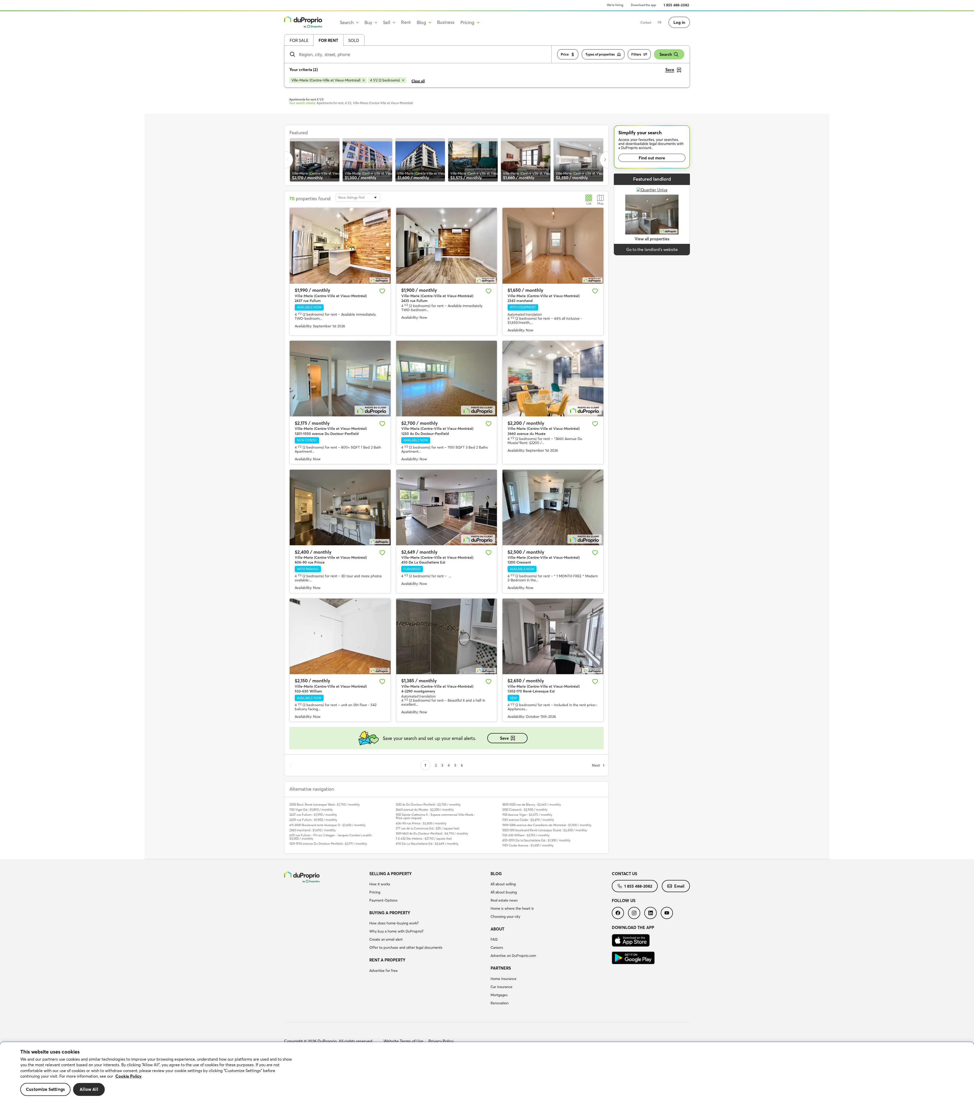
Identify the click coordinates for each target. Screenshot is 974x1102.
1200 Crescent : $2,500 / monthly (524, 809)
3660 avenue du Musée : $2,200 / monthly (425, 809)
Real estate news (504, 900)
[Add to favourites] (382, 291)
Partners (501, 968)
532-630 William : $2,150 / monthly (525, 835)
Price (565, 54)
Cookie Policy (128, 1076)
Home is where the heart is (512, 908)
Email (679, 886)
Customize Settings (45, 1089)
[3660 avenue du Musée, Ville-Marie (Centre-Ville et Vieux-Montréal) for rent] (552, 378)
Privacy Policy (441, 1041)
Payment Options (383, 900)
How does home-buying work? (394, 923)
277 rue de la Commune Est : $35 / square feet (427, 828)
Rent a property (387, 959)
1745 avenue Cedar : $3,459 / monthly (528, 820)
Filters (636, 54)
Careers (497, 947)
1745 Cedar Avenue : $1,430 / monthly (527, 845)
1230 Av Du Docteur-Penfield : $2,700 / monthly (428, 804)
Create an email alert (386, 939)
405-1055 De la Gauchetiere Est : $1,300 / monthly (536, 840)
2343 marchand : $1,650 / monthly (312, 830)
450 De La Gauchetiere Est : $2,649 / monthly (427, 843)
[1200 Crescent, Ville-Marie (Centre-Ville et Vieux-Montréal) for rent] (552, 507)
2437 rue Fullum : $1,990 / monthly (313, 815)
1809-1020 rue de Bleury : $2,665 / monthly (531, 804)
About (497, 928)
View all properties (652, 238)
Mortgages (499, 995)
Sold (353, 40)
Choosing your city (505, 916)
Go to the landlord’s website (652, 249)
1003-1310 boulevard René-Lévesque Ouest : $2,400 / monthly (544, 830)
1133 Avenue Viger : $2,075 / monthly (527, 815)
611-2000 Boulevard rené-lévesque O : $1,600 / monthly (327, 825)
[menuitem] (427, 887)
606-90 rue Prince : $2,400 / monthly (421, 823)
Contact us (624, 873)
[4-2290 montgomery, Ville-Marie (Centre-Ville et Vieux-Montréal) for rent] (446, 636)
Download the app (643, 5)
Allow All (89, 1089)
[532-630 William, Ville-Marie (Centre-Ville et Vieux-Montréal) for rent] (340, 636)
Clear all (418, 81)
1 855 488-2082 (676, 5)
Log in (679, 22)
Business (446, 22)
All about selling (503, 884)
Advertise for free (383, 970)
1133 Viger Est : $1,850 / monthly (311, 809)
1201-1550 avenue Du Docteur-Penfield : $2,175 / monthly (328, 843)
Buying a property (389, 912)
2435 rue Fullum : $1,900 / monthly (313, 820)
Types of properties (600, 54)
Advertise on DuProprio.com (513, 955)
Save (504, 738)
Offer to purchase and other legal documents (405, 947)
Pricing (374, 892)
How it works (379, 884)
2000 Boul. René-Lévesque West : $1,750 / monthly (324, 804)
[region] (487, 1072)
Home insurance (503, 978)
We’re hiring (615, 5)
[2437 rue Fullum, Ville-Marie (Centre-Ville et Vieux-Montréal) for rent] (340, 245)
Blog (496, 873)
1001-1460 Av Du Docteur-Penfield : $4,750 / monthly (432, 833)
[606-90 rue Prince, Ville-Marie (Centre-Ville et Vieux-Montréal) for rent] (340, 507)
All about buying (504, 892)
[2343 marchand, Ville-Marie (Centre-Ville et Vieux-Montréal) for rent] (552, 245)
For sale (299, 40)
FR (660, 22)
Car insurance (501, 987)
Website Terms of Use (403, 1041)
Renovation (500, 1003)
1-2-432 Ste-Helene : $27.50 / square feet (424, 838)
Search (665, 54)
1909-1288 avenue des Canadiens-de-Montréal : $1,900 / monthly (546, 825)
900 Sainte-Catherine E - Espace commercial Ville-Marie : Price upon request (435, 816)
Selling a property (390, 873)
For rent (328, 40)
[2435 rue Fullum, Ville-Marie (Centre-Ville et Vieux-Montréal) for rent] (446, 245)
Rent (406, 22)
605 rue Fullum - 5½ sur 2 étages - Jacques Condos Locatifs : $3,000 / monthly (331, 836)
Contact (645, 22)
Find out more (652, 157)
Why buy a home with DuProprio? (396, 931)
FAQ (494, 939)
